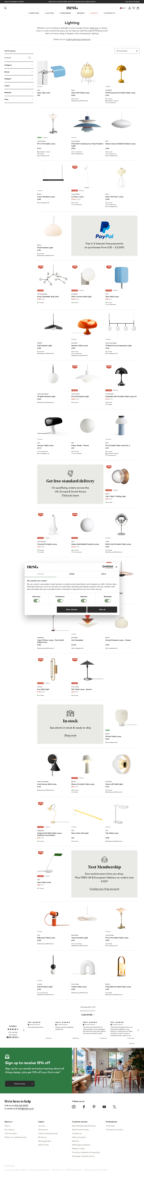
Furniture (34, 13)
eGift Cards (43, 1144)
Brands (81, 13)
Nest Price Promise (80, 1129)
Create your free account (104, 888)
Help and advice (79, 1137)
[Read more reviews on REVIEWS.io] (13, 1037)
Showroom (43, 1129)
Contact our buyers (114, 1129)
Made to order (78, 1148)
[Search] (5, 7)
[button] (23, 1030)
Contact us (77, 1133)
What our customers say (15, 1137)
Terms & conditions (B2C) (15, 1170)
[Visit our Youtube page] (104, 1106)
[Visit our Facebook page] (84, 1106)
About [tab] (103, 574)
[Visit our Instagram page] (73, 1106)
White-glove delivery (81, 1144)
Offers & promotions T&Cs (96, 1170)
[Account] (130, 7)
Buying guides (44, 1141)
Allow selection (71, 609)
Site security (57, 1170)
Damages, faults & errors (83, 1156)
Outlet (94, 13)
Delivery (75, 1141)
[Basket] (138, 7)
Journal (41, 1125)
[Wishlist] (133, 7)
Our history (9, 1129)
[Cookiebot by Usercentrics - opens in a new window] (104, 567)
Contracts (109, 13)
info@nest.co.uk (26, 1108)
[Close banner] (116, 567)
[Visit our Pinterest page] (94, 1106)
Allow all (102, 609)
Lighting (49, 13)
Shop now (70, 735)
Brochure (42, 1137)
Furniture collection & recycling (85, 1152)
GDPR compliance (73, 1170)
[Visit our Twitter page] (114, 1106)
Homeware (65, 13)
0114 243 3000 (21, 1105)
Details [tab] (72, 574)
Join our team (10, 1133)
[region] (81, 1030)
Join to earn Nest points (14, 1)
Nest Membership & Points (84, 1125)
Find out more (70, 495)
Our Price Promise (132, 1)
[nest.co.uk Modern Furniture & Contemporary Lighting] (72, 7)
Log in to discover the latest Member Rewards (72, 1)
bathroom (94, 28)
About (7, 1125)
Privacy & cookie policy (40, 1170)
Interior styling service (48, 1133)
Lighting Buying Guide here (78, 39)
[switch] (60, 600)
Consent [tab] (40, 574)
